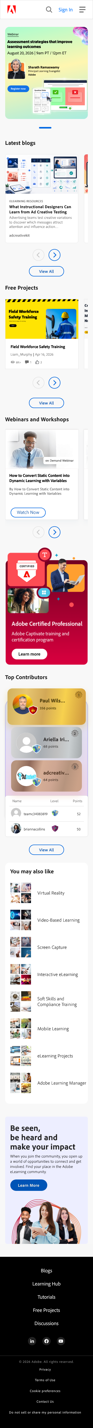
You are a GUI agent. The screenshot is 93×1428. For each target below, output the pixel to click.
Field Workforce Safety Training (38, 346)
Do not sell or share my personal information (45, 1412)
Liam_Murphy (21, 354)
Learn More (29, 1185)
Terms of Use (45, 1380)
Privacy (45, 1369)
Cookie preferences (45, 1391)
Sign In (66, 9)
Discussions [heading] (46, 1323)
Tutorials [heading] (46, 1297)
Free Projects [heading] (46, 1310)
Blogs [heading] (46, 1270)
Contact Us (45, 1402)
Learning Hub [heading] (46, 1283)
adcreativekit (19, 235)
